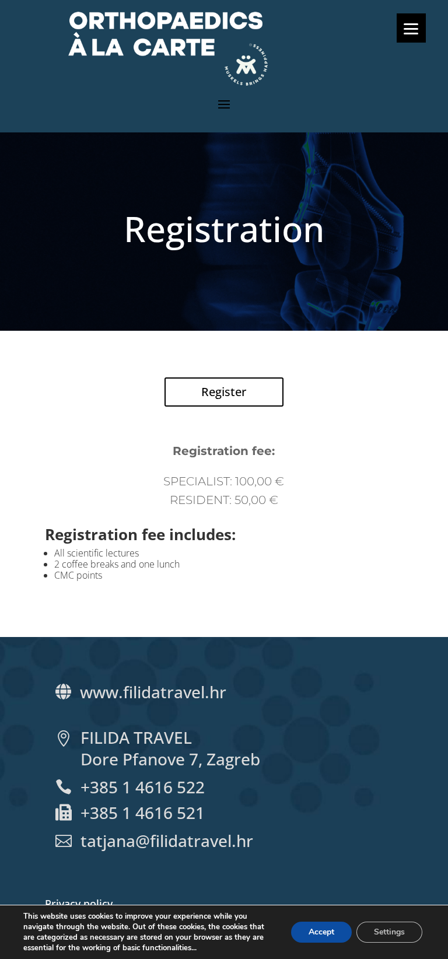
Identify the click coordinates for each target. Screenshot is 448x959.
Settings (389, 931)
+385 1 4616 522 (142, 787)
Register (223, 392)
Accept (321, 931)
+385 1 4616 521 (142, 813)
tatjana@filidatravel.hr (168, 841)
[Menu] (411, 28)
